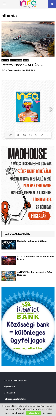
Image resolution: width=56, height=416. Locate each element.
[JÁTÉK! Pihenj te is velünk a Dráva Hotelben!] (8, 276)
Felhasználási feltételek (15, 399)
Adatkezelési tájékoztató (15, 380)
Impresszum (9, 386)
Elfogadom (34, 413)
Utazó (26, 60)
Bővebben (48, 413)
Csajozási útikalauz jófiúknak (32, 241)
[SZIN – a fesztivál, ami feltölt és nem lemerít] (8, 260)
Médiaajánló (9, 393)
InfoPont (5, 60)
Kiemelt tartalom (16, 60)
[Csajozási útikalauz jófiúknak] (8, 244)
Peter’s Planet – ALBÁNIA (22, 65)
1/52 (10, 135)
